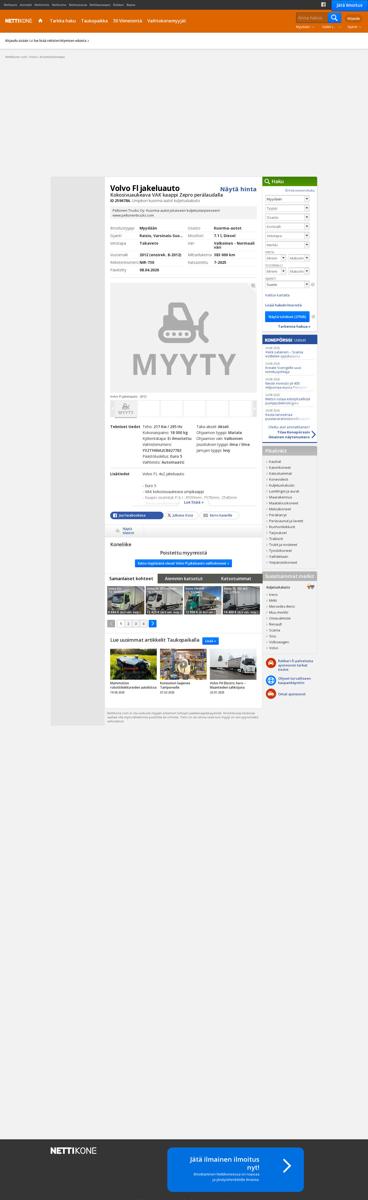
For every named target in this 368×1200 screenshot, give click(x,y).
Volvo (273, 647)
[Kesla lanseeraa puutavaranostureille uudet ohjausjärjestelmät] (289, 414)
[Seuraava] (153, 623)
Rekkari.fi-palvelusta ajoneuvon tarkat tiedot (295, 665)
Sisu (272, 636)
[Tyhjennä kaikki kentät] (313, 316)
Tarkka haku (63, 21)
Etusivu (41, 21)
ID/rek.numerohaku (300, 190)
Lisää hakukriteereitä (283, 305)
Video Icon (183, 664)
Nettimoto (41, 5)
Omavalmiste (280, 618)
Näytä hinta (238, 189)
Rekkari (118, 5)
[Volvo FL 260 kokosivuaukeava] (164, 600)
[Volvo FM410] (202, 600)
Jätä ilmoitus (350, 5)
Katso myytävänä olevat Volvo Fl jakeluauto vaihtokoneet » (183, 563)
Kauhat (275, 461)
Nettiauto (10, 5)
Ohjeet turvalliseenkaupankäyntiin (294, 680)
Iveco (273, 594)
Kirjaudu (354, 18)
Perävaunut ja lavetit (286, 520)
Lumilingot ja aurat (284, 491)
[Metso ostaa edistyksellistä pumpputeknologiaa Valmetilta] (289, 398)
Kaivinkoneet (280, 467)
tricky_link (133, 673)
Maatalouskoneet (283, 503)
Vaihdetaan (278, 556)
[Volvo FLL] (125, 600)
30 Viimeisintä (127, 21)
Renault (275, 624)
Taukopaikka (94, 21)
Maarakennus (280, 497)
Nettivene (59, 5)
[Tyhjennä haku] (313, 284)
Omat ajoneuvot (291, 694)
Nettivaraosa (78, 5)
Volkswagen (279, 642)
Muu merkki (278, 612)
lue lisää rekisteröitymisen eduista (60, 40)
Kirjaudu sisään (16, 40)
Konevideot (278, 479)
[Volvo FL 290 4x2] (241, 600)
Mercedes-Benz (282, 606)
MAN (273, 600)
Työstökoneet (280, 550)
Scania (274, 630)
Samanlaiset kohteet (131, 579)
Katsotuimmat (236, 579)
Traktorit (276, 538)
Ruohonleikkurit (282, 526)
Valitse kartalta (277, 295)
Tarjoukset (278, 532)
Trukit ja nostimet (283, 544)
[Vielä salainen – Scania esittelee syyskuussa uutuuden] (289, 352)
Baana (131, 5)
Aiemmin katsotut (184, 579)
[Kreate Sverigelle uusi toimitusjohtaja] (289, 367)
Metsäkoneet (280, 509)
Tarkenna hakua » (294, 326)
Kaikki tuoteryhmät (332, 27)
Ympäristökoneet (283, 562)
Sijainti (352, 27)
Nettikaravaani (100, 5)
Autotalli (26, 5)
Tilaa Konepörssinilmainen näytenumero (289, 432)
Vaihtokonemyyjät (166, 21)
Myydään (303, 27)
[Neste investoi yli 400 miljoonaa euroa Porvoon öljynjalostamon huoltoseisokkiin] (289, 383)
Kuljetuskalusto (281, 485)
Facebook (323, 4)
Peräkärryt (278, 514)
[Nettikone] (17, 21)
